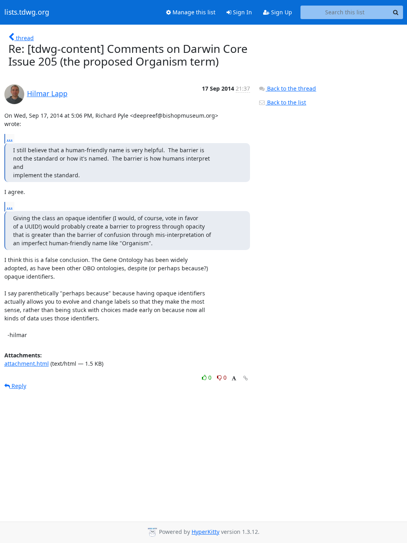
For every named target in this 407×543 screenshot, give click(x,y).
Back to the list (286, 102)
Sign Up (280, 12)
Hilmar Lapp (47, 93)
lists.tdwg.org (26, 12)
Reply (18, 386)
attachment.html (26, 363)
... (10, 138)
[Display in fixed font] (234, 378)
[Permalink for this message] (245, 378)
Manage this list (193, 12)
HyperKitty (205, 531)
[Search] (396, 12)
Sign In (241, 12)
